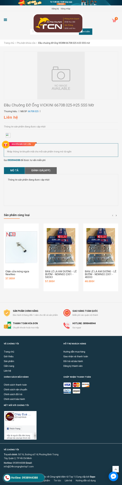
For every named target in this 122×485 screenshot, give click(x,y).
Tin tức (57, 480)
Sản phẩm (45, 480)
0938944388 (13, 160)
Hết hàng (94, 268)
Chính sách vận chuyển (15, 389)
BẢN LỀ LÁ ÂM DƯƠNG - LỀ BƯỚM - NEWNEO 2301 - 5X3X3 (61, 274)
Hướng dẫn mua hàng (74, 351)
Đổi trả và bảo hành (73, 361)
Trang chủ (9, 351)
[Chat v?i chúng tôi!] (113, 476)
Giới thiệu (9, 356)
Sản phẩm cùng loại (17, 215)
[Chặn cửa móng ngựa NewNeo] (21, 247)
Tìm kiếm (85, 31)
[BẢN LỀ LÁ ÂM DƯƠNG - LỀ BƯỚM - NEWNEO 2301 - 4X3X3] (101, 247)
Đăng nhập (65, 9)
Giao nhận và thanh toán (75, 356)
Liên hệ (7, 371)
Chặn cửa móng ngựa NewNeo (17, 273)
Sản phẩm (9, 361)
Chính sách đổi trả (13, 394)
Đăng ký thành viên (73, 366)
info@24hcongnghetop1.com (19, 466)
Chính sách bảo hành (14, 399)
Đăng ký (55, 9)
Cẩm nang (9, 366)
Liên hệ (68, 480)
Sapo (92, 476)
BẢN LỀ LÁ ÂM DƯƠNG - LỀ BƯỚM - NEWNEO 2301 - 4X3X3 (100, 274)
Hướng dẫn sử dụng (86, 480)
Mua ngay (15, 265)
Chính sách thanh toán (15, 385)
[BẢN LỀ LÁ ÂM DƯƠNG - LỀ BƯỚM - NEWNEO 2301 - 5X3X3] (61, 247)
